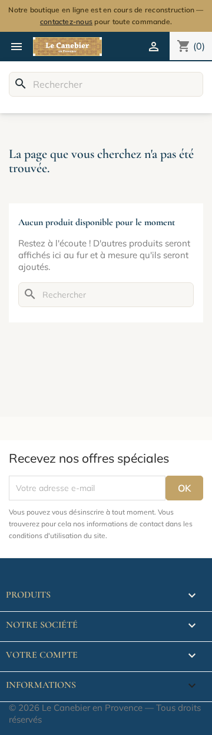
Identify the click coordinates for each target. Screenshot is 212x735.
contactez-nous (66, 21)
